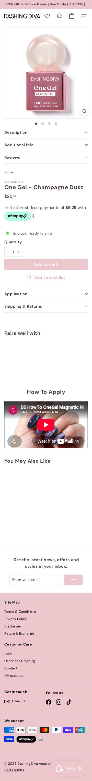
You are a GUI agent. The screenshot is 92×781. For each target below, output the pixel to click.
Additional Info (19, 144)
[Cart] (71, 16)
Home (8, 172)
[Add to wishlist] (14, 347)
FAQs (8, 654)
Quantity (13, 242)
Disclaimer (12, 626)
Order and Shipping (19, 661)
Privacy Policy (15, 619)
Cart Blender (14, 770)
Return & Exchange (19, 633)
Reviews (12, 157)
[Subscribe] (73, 580)
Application (15, 293)
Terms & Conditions (20, 611)
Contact (10, 668)
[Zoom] (84, 111)
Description (15, 132)
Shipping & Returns (23, 306)
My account (13, 675)
